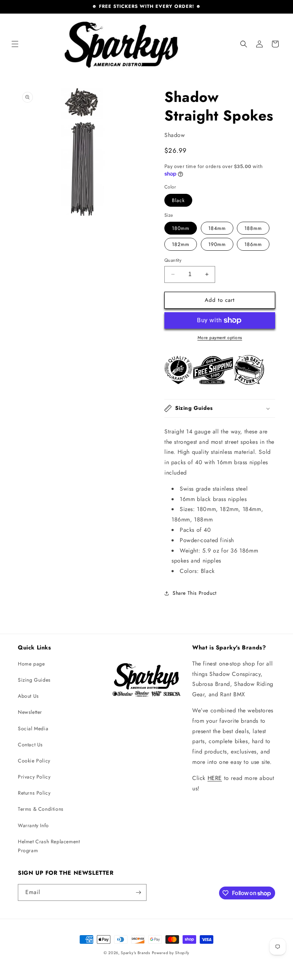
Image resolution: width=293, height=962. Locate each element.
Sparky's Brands (135, 953)
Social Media (33, 728)
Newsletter (30, 712)
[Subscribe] (138, 892)
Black (178, 200)
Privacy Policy (34, 776)
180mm (180, 228)
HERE (215, 778)
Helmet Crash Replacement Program (49, 846)
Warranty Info (33, 825)
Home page (31, 663)
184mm (217, 228)
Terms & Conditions (41, 809)
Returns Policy (34, 792)
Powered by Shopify (171, 953)
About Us (28, 696)
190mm (217, 244)
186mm (253, 244)
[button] (15, 44)
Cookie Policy (34, 760)
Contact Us (30, 744)
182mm (180, 244)
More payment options (220, 337)
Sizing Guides (34, 679)
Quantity (173, 260)
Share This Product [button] (195, 593)
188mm (253, 228)
